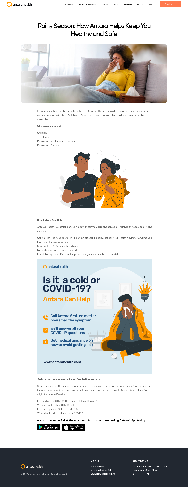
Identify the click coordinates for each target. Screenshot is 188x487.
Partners (116, 4)
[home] (19, 4)
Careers (140, 4)
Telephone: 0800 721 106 (145, 470)
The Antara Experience (87, 4)
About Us (104, 4)
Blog (150, 4)
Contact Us (170, 4)
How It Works (68, 4)
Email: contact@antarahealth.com (150, 466)
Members (128, 4)
